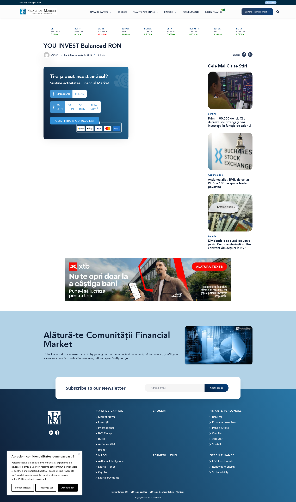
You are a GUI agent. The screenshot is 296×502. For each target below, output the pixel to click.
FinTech (168, 12)
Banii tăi (212, 113)
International (106, 428)
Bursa (101, 439)
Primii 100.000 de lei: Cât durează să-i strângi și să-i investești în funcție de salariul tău (229, 122)
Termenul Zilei (191, 12)
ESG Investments (222, 461)
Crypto (102, 472)
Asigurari (217, 439)
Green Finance (213, 12)
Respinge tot (46, 487)
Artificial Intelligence (111, 461)
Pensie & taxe (220, 428)
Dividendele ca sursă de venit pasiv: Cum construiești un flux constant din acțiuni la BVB (229, 244)
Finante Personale (144, 12)
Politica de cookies (138, 492)
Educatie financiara (224, 422)
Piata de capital (99, 12)
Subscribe (271, 2)
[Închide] (79, 454)
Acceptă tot (67, 487)
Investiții (103, 422)
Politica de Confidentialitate (161, 492)
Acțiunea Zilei (216, 175)
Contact (179, 492)
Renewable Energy (223, 467)
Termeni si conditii (119, 492)
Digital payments (108, 478)
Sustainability (220, 472)
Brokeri (122, 12)
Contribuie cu (74, 120)
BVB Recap (105, 433)
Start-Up (217, 444)
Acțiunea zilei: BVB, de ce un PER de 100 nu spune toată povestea (228, 183)
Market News (106, 417)
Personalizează (22, 487)
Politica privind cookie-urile (32, 479)
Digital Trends (106, 467)
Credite (216, 433)
